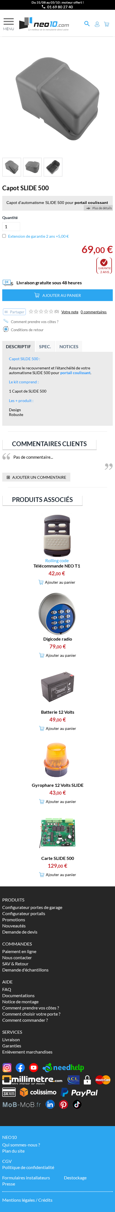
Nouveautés (14, 925)
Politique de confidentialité (28, 1167)
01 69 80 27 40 (60, 6)
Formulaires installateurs (26, 1177)
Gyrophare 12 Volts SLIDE (57, 785)
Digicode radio (57, 638)
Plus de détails (102, 208)
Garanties (11, 1045)
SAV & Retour (15, 963)
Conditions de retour (27, 330)
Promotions (13, 919)
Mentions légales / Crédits (27, 1200)
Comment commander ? (25, 1020)
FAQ (6, 989)
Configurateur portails (23, 913)
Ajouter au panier (61, 295)
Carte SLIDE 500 (57, 858)
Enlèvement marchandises (27, 1051)
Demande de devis (19, 931)
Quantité (10, 217)
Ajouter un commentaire (36, 477)
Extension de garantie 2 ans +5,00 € (38, 236)
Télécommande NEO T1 (56, 565)
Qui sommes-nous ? (21, 1144)
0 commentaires (94, 312)
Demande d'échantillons (25, 969)
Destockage (75, 1177)
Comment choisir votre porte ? (31, 1013)
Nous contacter (17, 957)
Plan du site (13, 1150)
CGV (7, 1161)
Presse (8, 1183)
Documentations (18, 995)
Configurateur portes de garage (32, 907)
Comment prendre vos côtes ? (34, 321)
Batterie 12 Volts (57, 712)
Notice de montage (20, 1001)
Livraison (11, 1039)
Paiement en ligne (19, 951)
